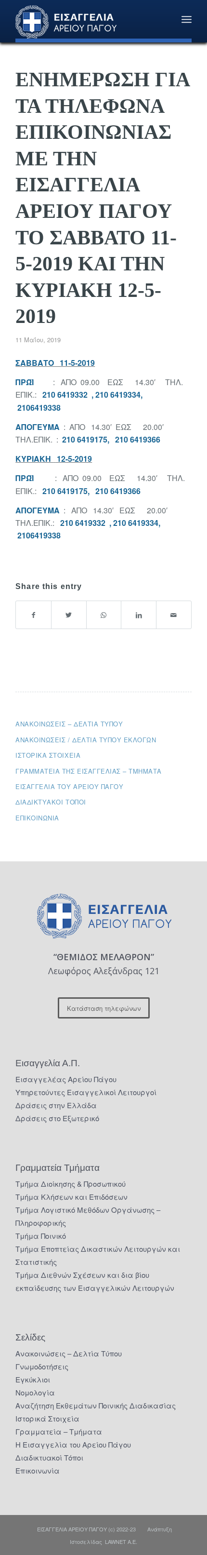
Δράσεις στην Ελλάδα (56, 1105)
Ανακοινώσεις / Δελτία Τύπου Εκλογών (85, 739)
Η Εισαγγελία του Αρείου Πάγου (73, 1444)
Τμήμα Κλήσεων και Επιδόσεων (71, 1197)
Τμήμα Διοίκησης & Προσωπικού (70, 1184)
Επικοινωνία (37, 817)
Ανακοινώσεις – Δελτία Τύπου (69, 723)
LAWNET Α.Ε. (121, 1541)
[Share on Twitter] (69, 615)
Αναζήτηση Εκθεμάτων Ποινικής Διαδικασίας (95, 1405)
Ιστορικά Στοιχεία (47, 1418)
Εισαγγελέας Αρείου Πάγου (65, 1079)
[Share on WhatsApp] (104, 615)
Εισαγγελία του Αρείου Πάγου (69, 786)
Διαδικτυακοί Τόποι (50, 801)
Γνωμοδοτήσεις (41, 1366)
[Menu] (186, 19)
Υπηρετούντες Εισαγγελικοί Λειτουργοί (85, 1092)
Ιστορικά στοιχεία (47, 755)
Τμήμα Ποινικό (40, 1236)
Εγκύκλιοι (32, 1379)
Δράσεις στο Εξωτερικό (57, 1118)
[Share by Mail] (173, 615)
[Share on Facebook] (33, 615)
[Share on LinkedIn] (138, 615)
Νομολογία (35, 1392)
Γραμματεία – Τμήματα (58, 1431)
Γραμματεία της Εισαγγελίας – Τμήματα (88, 771)
